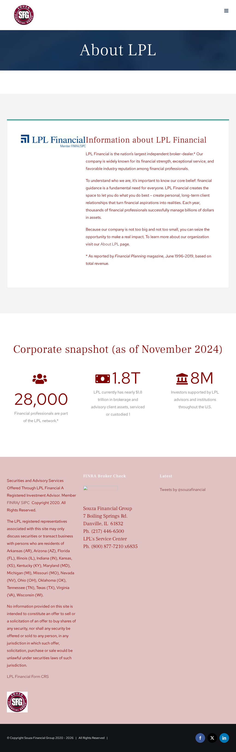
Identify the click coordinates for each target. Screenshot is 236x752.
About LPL (109, 244)
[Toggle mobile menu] (226, 10)
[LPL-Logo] (53, 136)
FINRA (12, 502)
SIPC (25, 502)
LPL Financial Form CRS (28, 676)
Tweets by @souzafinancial (183, 489)
